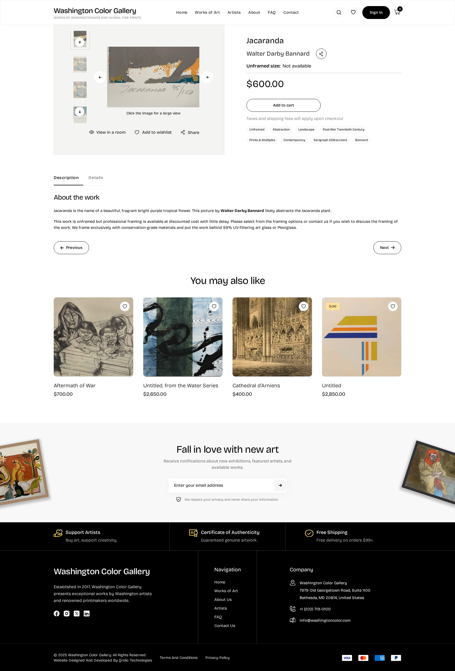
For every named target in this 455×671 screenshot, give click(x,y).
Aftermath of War (75, 385)
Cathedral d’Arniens (256, 385)
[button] (153, 77)
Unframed (256, 129)
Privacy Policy (217, 657)
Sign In (376, 12)
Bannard (361, 140)
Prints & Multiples (262, 140)
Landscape (306, 129)
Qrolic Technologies (135, 660)
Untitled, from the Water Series (180, 385)
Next (207, 77)
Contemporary (294, 140)
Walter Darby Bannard (278, 53)
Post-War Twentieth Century (343, 129)
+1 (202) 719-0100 (315, 609)
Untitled (331, 385)
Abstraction (281, 129)
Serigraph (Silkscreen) (330, 140)
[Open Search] (339, 12)
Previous (100, 77)
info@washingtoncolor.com (325, 620)
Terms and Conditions (178, 657)
